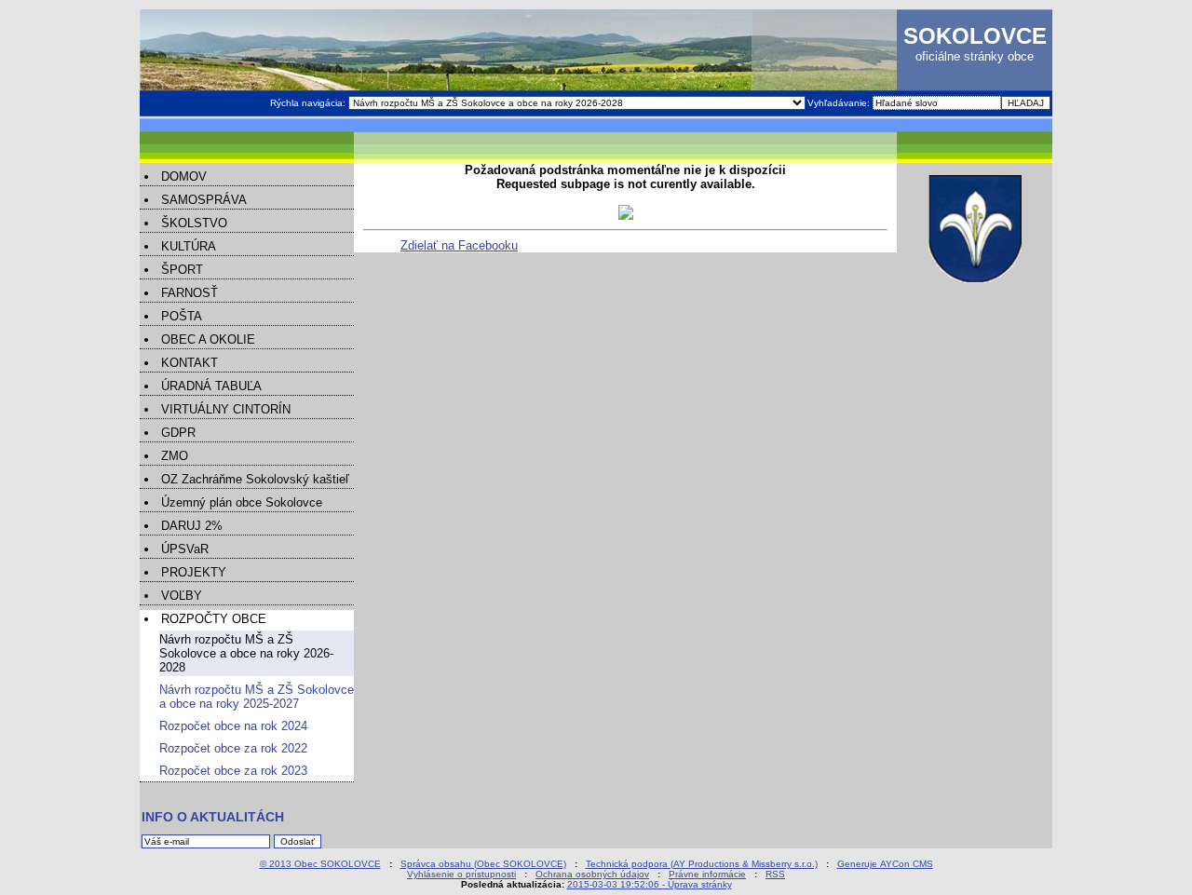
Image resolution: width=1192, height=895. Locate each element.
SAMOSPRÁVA (204, 200)
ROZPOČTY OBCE (213, 619)
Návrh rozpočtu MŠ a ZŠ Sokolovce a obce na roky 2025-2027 (256, 697)
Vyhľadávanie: (840, 103)
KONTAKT (189, 363)
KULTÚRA (188, 246)
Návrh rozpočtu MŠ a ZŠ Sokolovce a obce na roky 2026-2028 (246, 653)
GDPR (178, 433)
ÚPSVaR (185, 549)
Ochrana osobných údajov (592, 874)
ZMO (174, 456)
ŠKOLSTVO (194, 223)
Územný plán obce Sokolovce (241, 502)
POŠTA (181, 316)
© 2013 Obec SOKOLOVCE (320, 864)
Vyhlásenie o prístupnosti (461, 874)
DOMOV (184, 176)
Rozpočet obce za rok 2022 (233, 748)
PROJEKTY (193, 572)
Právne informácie (707, 874)
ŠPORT (182, 270)
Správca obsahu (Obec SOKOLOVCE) (483, 864)
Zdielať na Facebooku (459, 245)
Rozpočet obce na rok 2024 (233, 726)
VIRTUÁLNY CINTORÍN (226, 409)
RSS (775, 874)
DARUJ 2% (192, 526)
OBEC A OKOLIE (208, 339)
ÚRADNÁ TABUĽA (211, 386)
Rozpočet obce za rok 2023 (233, 771)
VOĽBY (181, 596)
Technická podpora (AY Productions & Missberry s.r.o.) (702, 864)
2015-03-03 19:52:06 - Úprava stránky (649, 884)
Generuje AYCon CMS (885, 864)
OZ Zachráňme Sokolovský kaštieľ (255, 479)
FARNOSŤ (189, 293)
